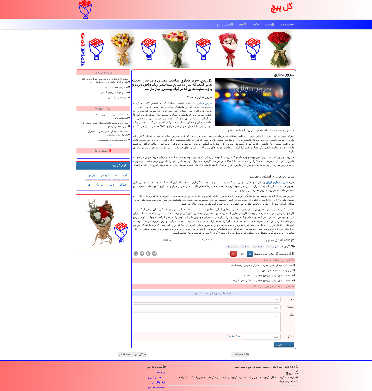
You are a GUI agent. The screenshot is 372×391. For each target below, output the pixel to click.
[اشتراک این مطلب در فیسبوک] (142, 253)
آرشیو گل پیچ (158, 382)
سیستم (258, 246)
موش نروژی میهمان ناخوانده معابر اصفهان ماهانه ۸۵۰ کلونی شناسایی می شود (104, 125)
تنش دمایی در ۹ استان (118, 97)
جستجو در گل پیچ (156, 387)
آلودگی (104, 175)
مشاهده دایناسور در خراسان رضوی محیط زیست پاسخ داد (268, 275)
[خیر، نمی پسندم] (233, 254)
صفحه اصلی (285, 24)
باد (116, 175)
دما (112, 184)
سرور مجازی (204, 103)
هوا (253, 24)
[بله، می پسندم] (250, 254)
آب (125, 175)
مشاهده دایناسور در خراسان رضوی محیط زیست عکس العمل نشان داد (262, 280)
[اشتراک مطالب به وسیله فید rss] (148, 253)
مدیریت (231, 246)
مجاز (245, 246)
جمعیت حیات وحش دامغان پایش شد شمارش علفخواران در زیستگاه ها (262, 265)
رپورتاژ (272, 246)
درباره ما (161, 372)
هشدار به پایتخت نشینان (116, 87)
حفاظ (241, 24)
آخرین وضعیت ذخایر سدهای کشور (277, 270)
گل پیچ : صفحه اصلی (131, 354)
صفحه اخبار (239, 354)
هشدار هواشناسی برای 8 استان (114, 92)
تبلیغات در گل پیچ (156, 377)
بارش (91, 175)
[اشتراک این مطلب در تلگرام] (154, 253)
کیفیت (267, 24)
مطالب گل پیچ (223, 24)
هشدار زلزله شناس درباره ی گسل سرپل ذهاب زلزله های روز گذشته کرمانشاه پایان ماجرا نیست (105, 80)
